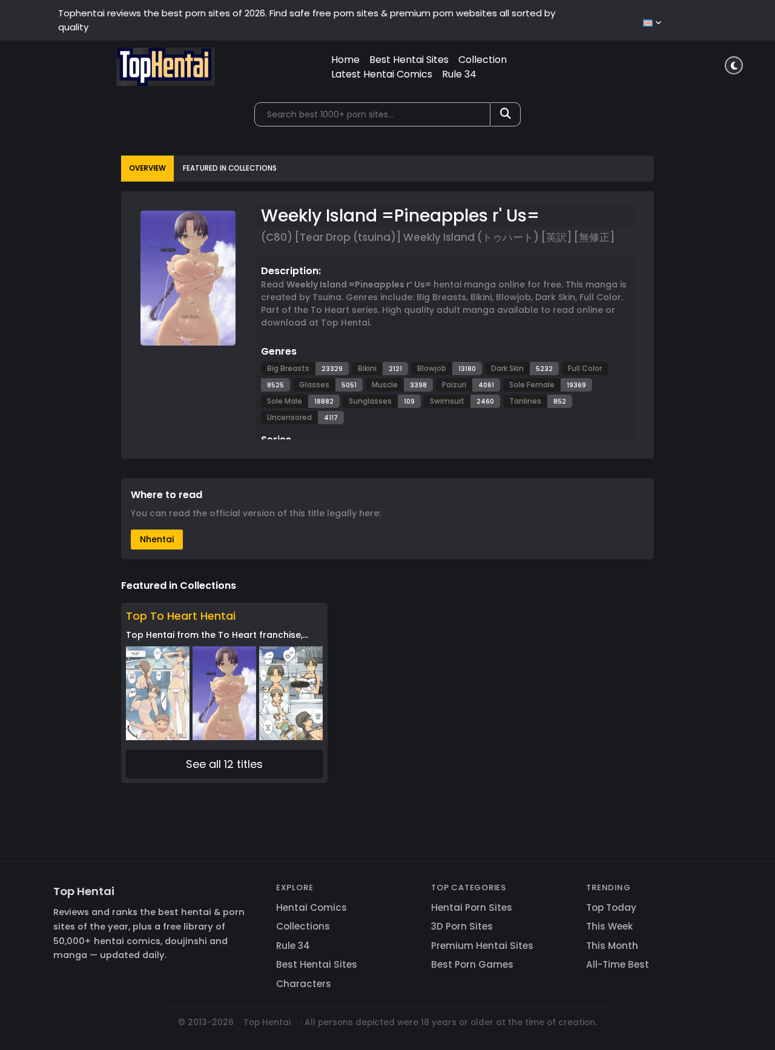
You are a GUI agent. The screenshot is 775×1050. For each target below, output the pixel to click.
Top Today (611, 907)
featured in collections (230, 168)
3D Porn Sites (462, 926)
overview (147, 168)
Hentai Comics (311, 907)
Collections (303, 926)
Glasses (314, 384)
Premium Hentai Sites (482, 945)
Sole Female (532, 384)
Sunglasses (370, 401)
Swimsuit (447, 401)
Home (345, 60)
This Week (609, 926)
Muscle (385, 384)
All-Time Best (617, 964)
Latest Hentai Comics (381, 74)
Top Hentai (83, 891)
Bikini (367, 368)
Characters (303, 983)
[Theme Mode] (734, 65)
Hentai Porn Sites (471, 907)
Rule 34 (459, 74)
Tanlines (525, 401)
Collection (482, 60)
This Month (612, 945)
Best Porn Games (472, 964)
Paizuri (454, 384)
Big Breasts (288, 368)
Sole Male (284, 401)
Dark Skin (507, 368)
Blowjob (431, 368)
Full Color (585, 368)
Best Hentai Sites (409, 60)
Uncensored (289, 417)
